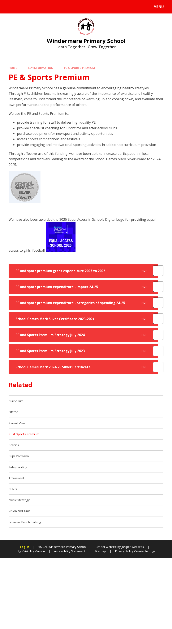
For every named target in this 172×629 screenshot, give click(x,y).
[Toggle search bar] (9, 6)
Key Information (40, 68)
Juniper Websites (132, 547)
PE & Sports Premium (79, 68)
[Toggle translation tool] (20, 6)
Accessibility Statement (69, 551)
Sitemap (100, 551)
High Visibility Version (31, 551)
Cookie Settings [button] (144, 551)
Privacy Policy (124, 551)
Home (13, 68)
